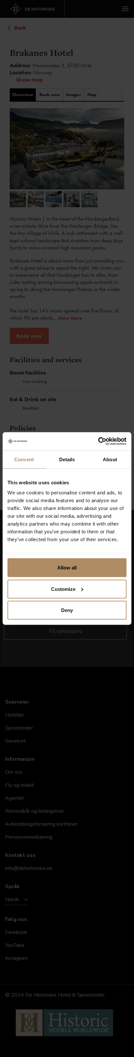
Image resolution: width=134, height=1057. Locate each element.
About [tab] (110, 459)
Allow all (67, 567)
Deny (67, 610)
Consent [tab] (24, 459)
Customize (63, 589)
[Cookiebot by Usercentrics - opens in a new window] (98, 441)
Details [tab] (67, 459)
